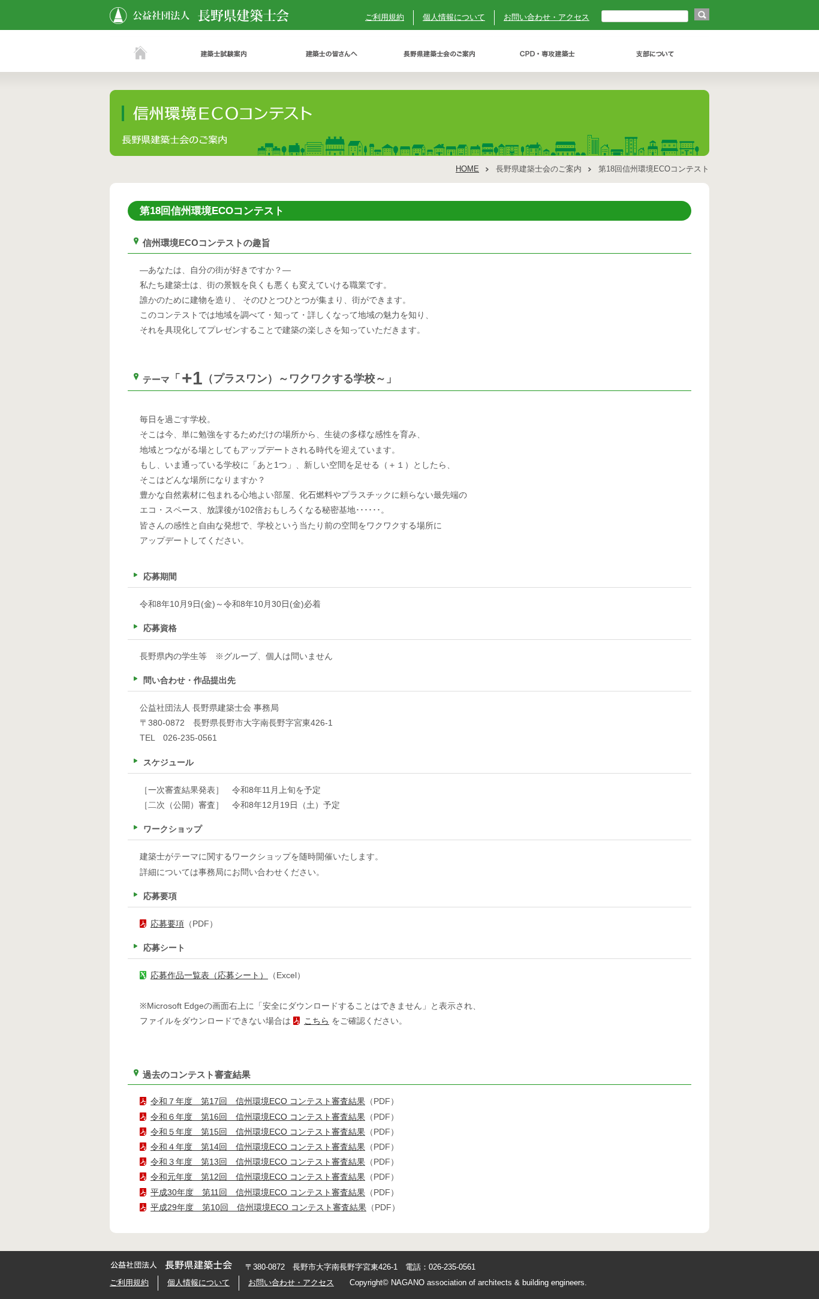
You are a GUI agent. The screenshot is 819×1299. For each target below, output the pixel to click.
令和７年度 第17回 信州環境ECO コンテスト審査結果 (257, 1101)
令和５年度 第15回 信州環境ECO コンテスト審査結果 (257, 1131)
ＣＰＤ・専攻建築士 (547, 54)
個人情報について (454, 17)
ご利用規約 (384, 17)
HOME (467, 169)
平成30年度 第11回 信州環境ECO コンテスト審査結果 (257, 1192)
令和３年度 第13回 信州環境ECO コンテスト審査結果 (257, 1161)
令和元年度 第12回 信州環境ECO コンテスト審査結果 (257, 1176)
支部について (655, 54)
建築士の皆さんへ (332, 54)
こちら (316, 1021)
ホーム (140, 54)
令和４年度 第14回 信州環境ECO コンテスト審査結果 (257, 1146)
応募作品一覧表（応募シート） (209, 975)
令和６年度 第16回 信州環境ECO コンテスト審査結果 (257, 1116)
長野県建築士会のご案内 (439, 54)
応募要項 (167, 923)
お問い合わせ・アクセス (546, 17)
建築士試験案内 (224, 54)
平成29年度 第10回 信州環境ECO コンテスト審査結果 (258, 1207)
